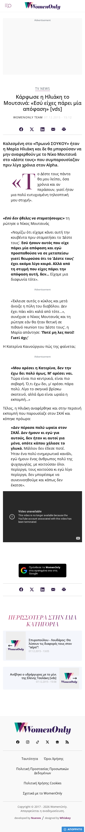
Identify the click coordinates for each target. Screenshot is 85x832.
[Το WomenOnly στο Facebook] (17, 742)
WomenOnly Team (28, 117)
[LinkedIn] (42, 129)
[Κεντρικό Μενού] (8, 6)
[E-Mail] (53, 129)
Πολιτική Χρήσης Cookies (42, 783)
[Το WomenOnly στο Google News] (57, 742)
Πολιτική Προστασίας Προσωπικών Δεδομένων (42, 771)
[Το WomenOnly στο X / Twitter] (47, 742)
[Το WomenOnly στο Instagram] (27, 742)
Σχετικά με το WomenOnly (42, 793)
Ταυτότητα (30, 759)
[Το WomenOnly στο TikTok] (37, 742)
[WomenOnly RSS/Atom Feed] (67, 742)
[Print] (64, 129)
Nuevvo (36, 818)
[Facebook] (21, 129)
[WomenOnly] (42, 6)
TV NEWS (42, 89)
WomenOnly (42, 728)
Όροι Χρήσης (53, 759)
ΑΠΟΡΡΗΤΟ (75, 829)
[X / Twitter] (32, 129)
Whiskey (65, 818)
